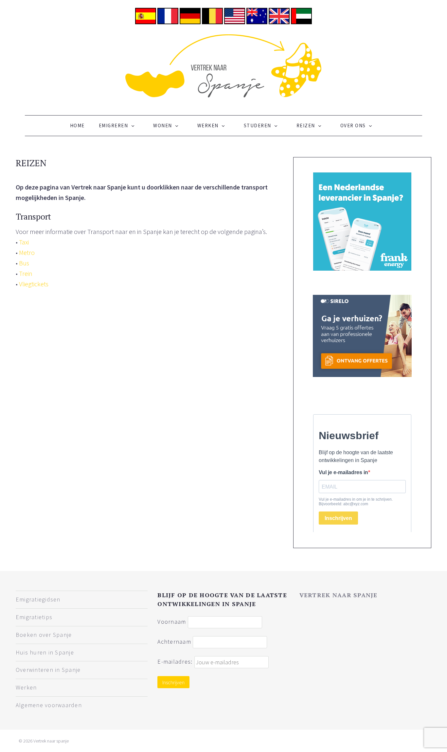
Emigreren (113, 125)
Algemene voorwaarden (49, 705)
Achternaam (174, 641)
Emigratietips (34, 617)
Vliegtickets (33, 284)
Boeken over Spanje (44, 634)
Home (77, 125)
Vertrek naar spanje (338, 595)
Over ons (353, 125)
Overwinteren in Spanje (48, 669)
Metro (27, 252)
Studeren (257, 125)
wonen (162, 125)
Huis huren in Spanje (45, 652)
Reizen (305, 125)
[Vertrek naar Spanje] (223, 65)
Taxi (24, 242)
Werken (208, 125)
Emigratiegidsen (38, 599)
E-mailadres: (175, 661)
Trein (25, 273)
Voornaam (171, 621)
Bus (24, 263)
